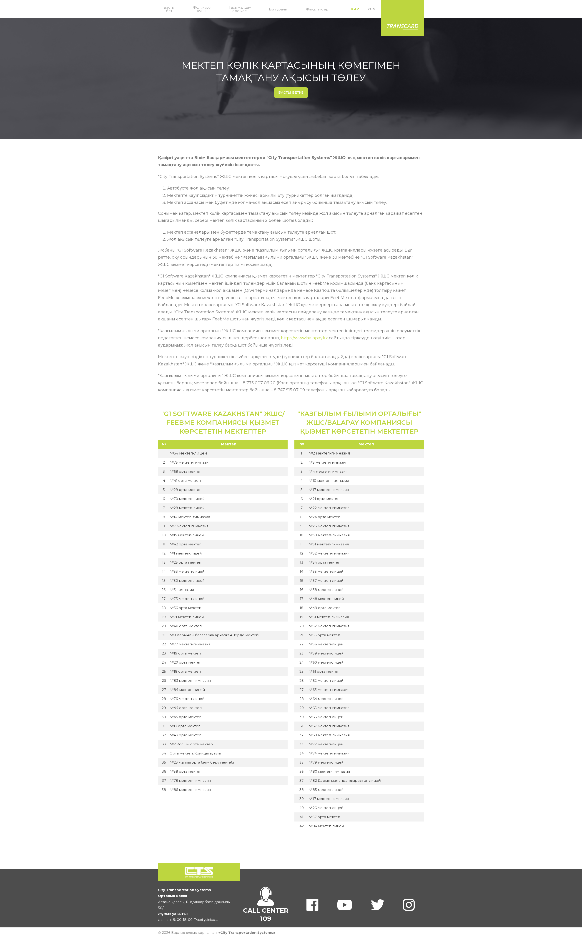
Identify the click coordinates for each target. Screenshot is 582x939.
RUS (371, 9)
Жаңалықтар (317, 9)
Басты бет (169, 9)
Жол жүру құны (202, 9)
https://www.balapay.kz (304, 337)
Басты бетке (291, 92)
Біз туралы (278, 9)
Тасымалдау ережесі (240, 9)
